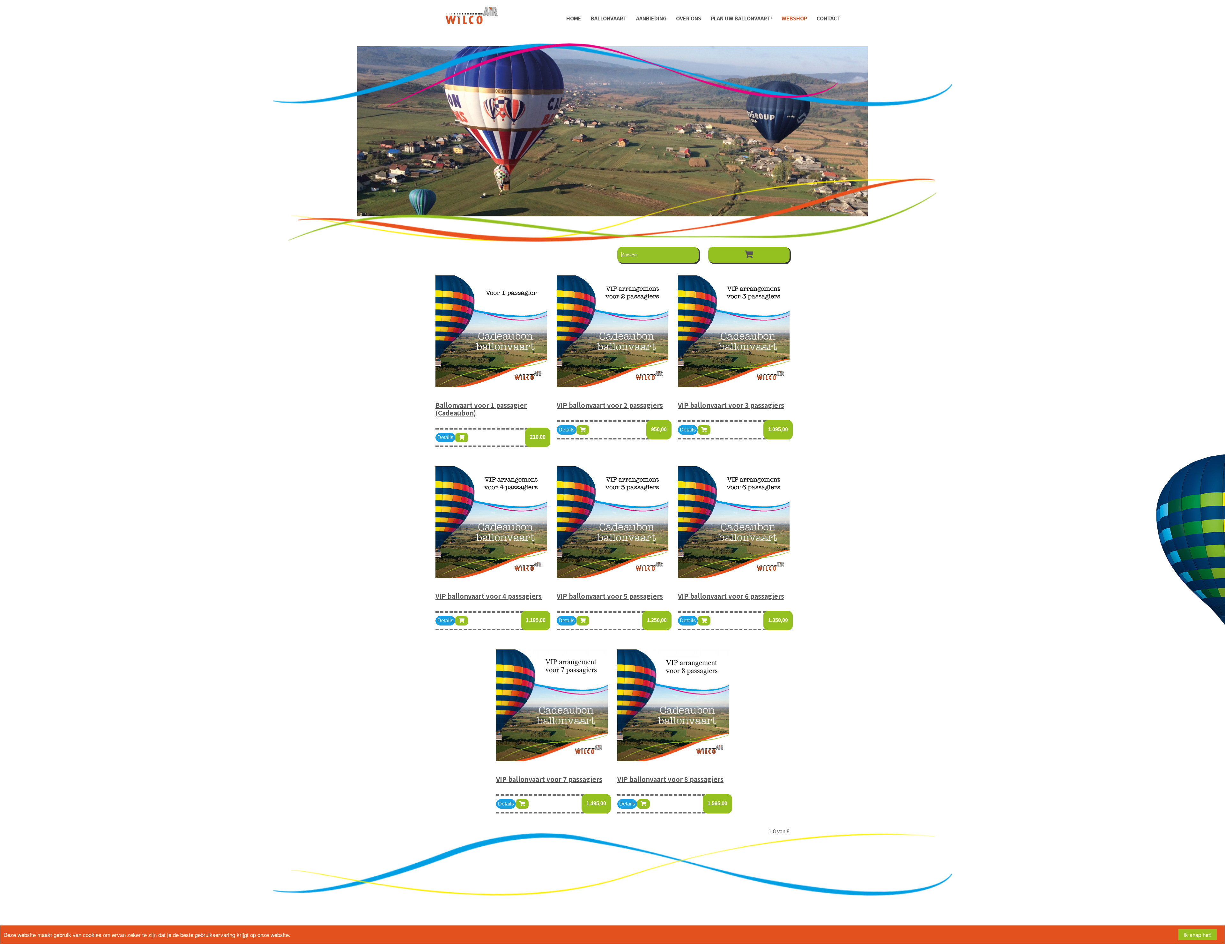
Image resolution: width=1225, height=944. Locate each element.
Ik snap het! (1198, 935)
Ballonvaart (609, 18)
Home (573, 18)
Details (445, 437)
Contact (829, 18)
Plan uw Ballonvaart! (741, 18)
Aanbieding (651, 18)
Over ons (688, 18)
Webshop (794, 18)
